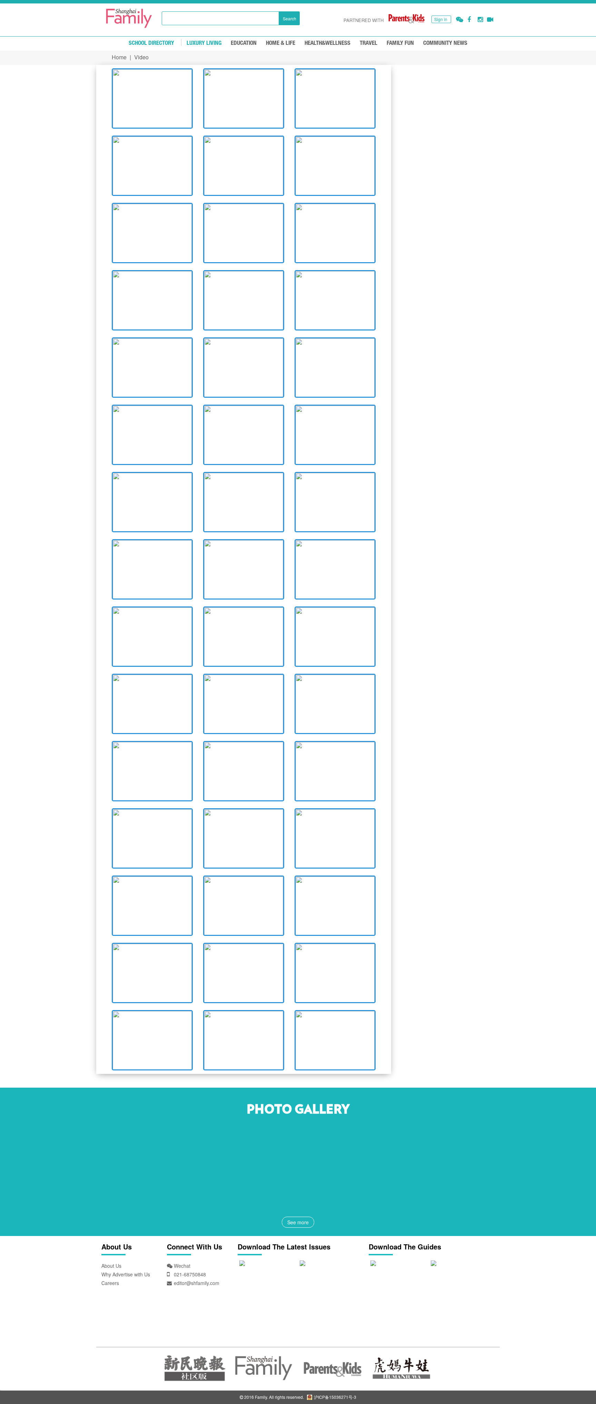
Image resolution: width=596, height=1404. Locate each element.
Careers (110, 1282)
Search (289, 18)
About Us (111, 1265)
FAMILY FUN (400, 43)
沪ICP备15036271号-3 (334, 1397)
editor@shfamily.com (196, 1282)
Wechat (181, 1265)
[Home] (129, 18)
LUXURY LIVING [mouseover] (204, 43)
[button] (459, 19)
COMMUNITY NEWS (445, 43)
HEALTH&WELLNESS (327, 43)
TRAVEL (368, 43)
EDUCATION (244, 43)
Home (119, 57)
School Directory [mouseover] (151, 43)
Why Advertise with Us (125, 1274)
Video (141, 57)
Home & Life (280, 43)
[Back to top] (573, 1381)
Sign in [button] (440, 19)
